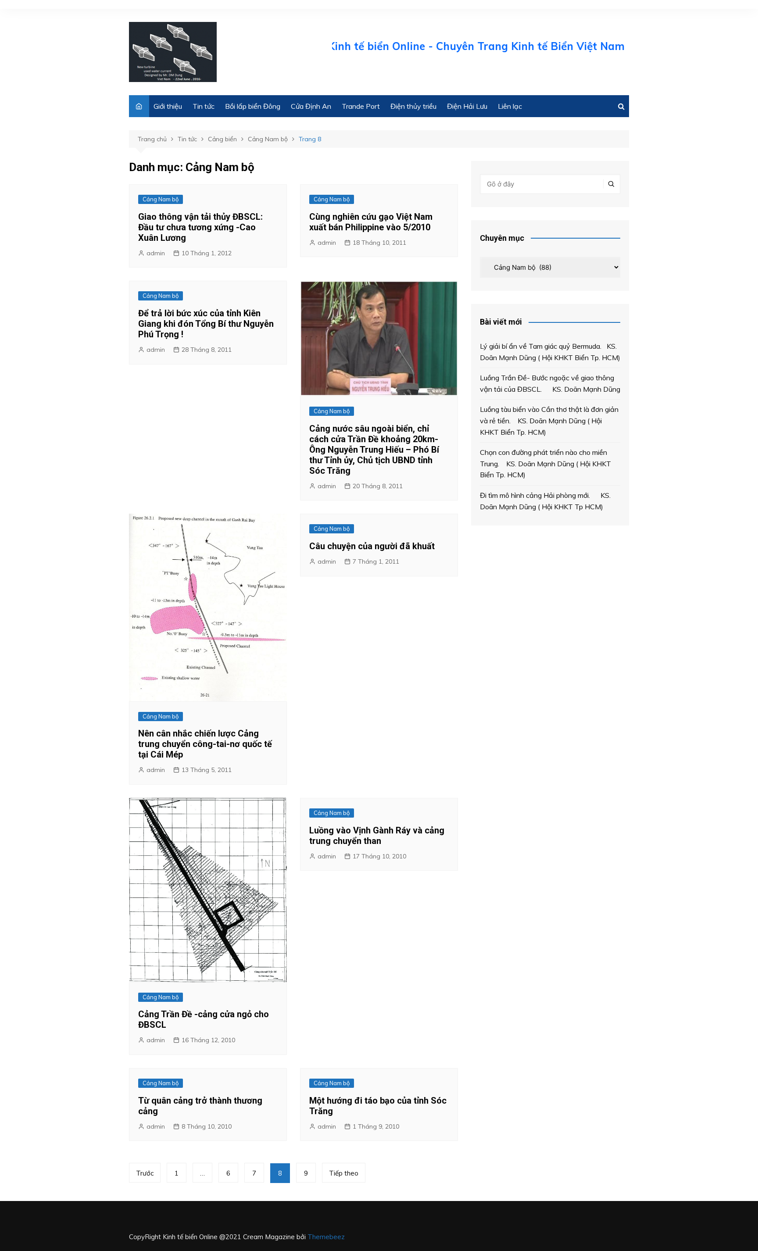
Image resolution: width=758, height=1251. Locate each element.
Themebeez (326, 1237)
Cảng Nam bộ (161, 199)
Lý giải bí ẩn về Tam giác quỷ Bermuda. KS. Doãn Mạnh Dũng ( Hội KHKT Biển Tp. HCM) (550, 352)
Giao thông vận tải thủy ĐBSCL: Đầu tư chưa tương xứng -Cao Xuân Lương (200, 227)
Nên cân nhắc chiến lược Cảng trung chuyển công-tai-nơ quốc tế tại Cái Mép (205, 744)
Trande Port (361, 106)
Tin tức (204, 106)
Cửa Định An (311, 106)
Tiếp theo (343, 1173)
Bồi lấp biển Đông (252, 106)
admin (156, 253)
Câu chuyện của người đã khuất (372, 546)
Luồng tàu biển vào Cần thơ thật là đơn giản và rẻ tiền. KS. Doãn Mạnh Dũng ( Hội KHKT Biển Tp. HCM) (549, 420)
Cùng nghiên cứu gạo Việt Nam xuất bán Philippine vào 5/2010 (371, 221)
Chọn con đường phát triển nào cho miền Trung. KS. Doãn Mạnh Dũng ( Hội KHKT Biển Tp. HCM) (545, 463)
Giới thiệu (168, 106)
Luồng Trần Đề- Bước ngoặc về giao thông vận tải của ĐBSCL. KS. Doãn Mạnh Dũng (550, 383)
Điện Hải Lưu (467, 106)
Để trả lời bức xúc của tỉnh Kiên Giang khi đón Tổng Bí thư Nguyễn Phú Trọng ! (206, 324)
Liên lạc (510, 106)
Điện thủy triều (413, 106)
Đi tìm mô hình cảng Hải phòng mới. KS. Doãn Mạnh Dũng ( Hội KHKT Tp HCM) (545, 501)
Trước (145, 1173)
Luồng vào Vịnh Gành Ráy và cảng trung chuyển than (376, 835)
